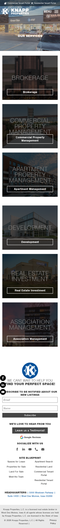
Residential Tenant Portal (44, 482)
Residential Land (43, 466)
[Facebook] (3, 378)
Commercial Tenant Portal (43, 473)
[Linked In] (3, 385)
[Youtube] (3, 392)
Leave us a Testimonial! (30, 430)
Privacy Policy (53, 522)
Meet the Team (16, 476)
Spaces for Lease (16, 461)
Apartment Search (44, 461)
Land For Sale (16, 471)
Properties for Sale (16, 466)
